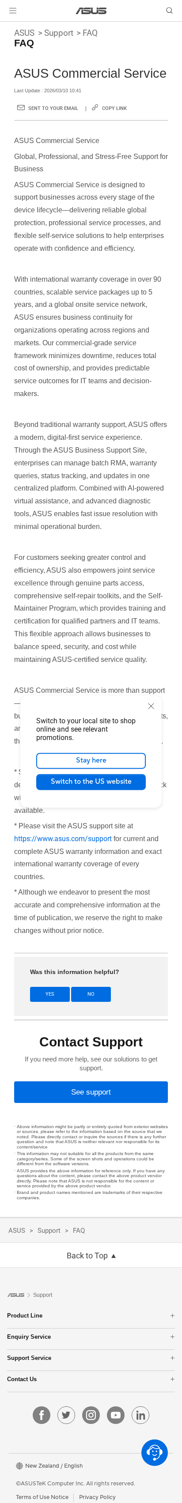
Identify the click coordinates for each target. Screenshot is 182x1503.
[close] (151, 706)
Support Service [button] (29, 1358)
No (91, 994)
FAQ (90, 33)
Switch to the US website (91, 781)
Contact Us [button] (22, 1379)
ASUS (24, 33)
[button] (13, 11)
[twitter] (66, 1415)
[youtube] (116, 1415)
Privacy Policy (97, 1497)
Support (58, 33)
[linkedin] (140, 1415)
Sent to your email (53, 108)
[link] (91, 11)
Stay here (91, 760)
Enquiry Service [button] (29, 1337)
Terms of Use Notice (42, 1497)
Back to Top (87, 1255)
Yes (50, 994)
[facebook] (41, 1415)
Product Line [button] (24, 1315)
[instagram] (91, 1415)
